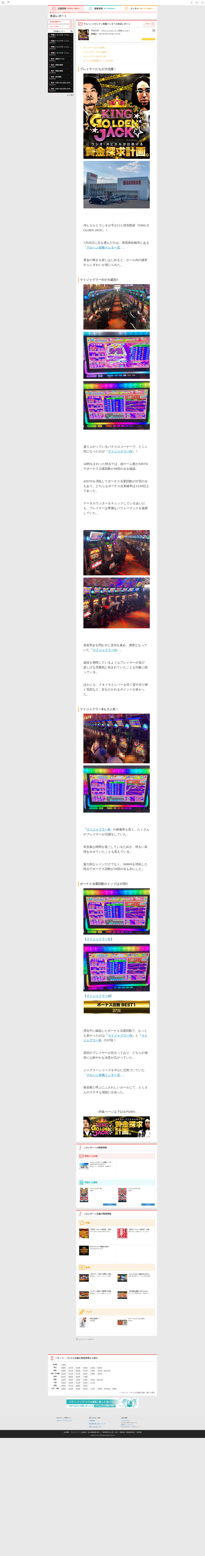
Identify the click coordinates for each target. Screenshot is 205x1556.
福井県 (85, 1374)
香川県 (71, 1386)
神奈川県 (107, 1371)
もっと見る (70, 95)
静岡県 (71, 1377)
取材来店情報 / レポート (69, 12)
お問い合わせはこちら (95, 1427)
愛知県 (78, 1377)
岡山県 (78, 1383)
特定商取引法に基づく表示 (110, 1432)
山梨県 (92, 1374)
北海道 (63, 1365)
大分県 (92, 1389)
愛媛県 (78, 1386)
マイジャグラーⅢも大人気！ (95, 56)
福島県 (100, 1368)
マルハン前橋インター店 (103, 247)
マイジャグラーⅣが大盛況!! (95, 52)
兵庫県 (85, 1380)
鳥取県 (63, 1383)
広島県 (85, 1383)
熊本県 (85, 1389)
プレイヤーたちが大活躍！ (94, 48)
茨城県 (63, 1371)
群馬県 (78, 1371)
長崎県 (78, 1389)
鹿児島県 (107, 1389)
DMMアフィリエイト (127, 1424)
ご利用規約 (92, 1420)
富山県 (71, 1374)
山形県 (92, 1368)
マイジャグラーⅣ (120, 451)
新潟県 (63, 1374)
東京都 (100, 1371)
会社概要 (66, 1432)
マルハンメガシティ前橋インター (115, 30)
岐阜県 (63, 1377)
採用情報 (139, 1432)
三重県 (85, 1377)
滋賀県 (63, 1380)
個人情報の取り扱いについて (97, 1424)
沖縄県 (114, 1389)
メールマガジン (125, 1420)
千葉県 (92, 1371)
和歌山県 (100, 1380)
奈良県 (92, 1380)
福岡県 (63, 1389)
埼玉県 (85, 1371)
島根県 (71, 1383)
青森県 (63, 1368)
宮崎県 (100, 1389)
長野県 (100, 1374)
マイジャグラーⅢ (98, 829)
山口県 (92, 1383)
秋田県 (85, 1368)
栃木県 (71, 1371)
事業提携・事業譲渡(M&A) (127, 1432)
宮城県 (78, 1368)
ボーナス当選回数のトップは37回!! (98, 61)
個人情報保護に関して (94, 1432)
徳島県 (63, 1386)
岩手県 (71, 1368)
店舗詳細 (147, 24)
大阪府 (78, 1380)
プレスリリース (75, 1432)
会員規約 (83, 1432)
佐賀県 (71, 1389)
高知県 (85, 1386)
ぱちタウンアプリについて (64, 1420)
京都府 (71, 1380)
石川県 (78, 1374)
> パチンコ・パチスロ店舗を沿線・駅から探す (137, 1392)
